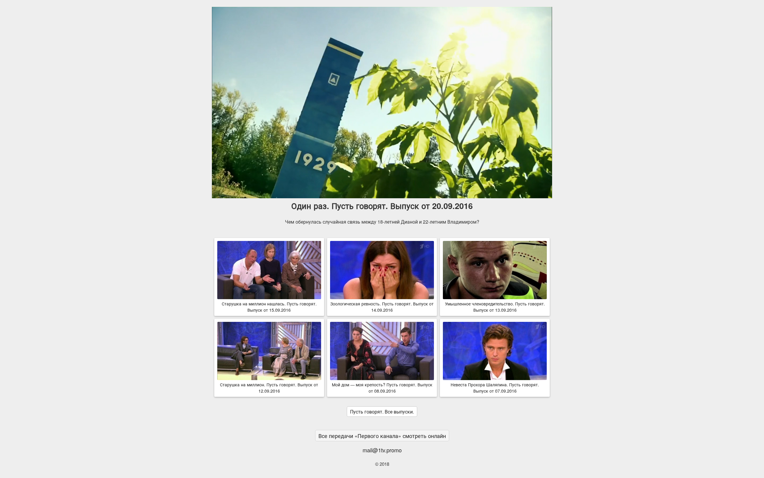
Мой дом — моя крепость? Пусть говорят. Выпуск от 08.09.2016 (382, 387)
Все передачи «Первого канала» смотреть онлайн (382, 435)
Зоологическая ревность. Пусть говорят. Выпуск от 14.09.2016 (382, 306)
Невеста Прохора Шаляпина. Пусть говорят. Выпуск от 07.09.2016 (495, 387)
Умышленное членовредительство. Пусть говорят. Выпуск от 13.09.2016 (495, 306)
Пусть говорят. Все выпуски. (382, 411)
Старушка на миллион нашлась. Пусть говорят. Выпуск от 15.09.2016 (269, 306)
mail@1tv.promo (382, 450)
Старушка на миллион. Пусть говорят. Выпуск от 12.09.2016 (269, 387)
